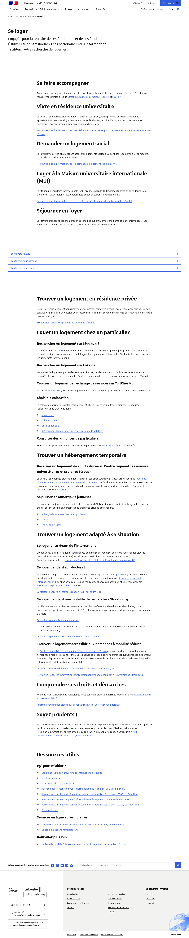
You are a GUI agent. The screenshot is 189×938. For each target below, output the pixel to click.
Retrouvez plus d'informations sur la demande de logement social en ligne (77, 163)
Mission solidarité (51, 778)
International (84, 9)
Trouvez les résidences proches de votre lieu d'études (66, 322)
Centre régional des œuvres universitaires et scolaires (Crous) (73, 651)
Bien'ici (132, 445)
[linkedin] (67, 865)
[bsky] (71, 865)
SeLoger (108, 445)
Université (100, 9)
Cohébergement (50, 420)
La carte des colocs (52, 425)
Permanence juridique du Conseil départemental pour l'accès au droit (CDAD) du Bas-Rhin (90, 794)
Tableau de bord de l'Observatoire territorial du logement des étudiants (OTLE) (84, 844)
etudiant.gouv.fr (142, 694)
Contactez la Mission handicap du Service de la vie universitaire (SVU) (74, 668)
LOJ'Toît (116, 96)
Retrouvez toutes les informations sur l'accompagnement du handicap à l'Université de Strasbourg (90, 674)
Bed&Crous (61, 489)
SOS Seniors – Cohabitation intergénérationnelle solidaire (72, 430)
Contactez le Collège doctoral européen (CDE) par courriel (67, 591)
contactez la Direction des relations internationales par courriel (99, 560)
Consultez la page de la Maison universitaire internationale (68, 636)
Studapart (57, 350)
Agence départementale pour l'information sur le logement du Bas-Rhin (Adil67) (85, 788)
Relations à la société (49, 9)
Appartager (48, 415)
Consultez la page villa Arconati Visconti (58, 620)
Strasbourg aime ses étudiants (84, 96)
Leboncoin (119, 445)
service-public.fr (49, 698)
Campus (68, 9)
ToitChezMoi (54, 390)
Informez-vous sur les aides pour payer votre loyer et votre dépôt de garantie (79, 704)
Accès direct (146, 9)
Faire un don (168, 3)
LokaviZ (117, 372)
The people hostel (51, 524)
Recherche (29, 9)
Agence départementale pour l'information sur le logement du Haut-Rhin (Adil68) (85, 799)
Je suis (160, 9)
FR (170, 9)
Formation (14, 9)
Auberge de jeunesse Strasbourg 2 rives (63, 514)
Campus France (50, 810)
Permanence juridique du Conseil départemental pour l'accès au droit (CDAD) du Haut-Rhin (90, 804)
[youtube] (62, 865)
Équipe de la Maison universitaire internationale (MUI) (71, 772)
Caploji (105, 96)
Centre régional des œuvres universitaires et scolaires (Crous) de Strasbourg (83, 824)
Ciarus (45, 519)
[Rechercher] (178, 9)
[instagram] (57, 865)
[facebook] (53, 865)
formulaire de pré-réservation (53, 585)
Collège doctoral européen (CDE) (110, 574)
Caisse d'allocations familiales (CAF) (60, 829)
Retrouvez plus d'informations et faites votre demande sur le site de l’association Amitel (84, 201)
